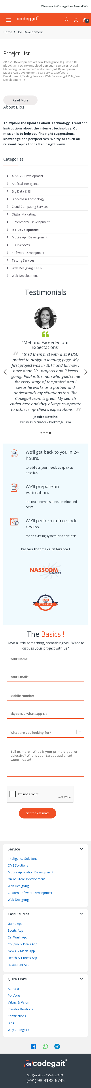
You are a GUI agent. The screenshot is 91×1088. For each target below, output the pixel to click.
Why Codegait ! (18, 1030)
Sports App (15, 930)
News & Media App (21, 951)
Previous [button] (5, 372)
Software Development (28, 253)
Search (66, 19)
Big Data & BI (68, 62)
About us (14, 989)
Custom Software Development (30, 893)
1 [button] (41, 433)
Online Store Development (26, 879)
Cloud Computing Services (51, 65)
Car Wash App (17, 937)
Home (7, 32)
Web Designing (18, 886)
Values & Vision (18, 1002)
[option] (45, 366)
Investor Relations (20, 1009)
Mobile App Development (19, 73)
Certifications (17, 1016)
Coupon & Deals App (22, 944)
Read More (20, 100)
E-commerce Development (35, 69)
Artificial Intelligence (46, 62)
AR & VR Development (17, 62)
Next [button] (86, 372)
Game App (15, 923)
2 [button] (44, 433)
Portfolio (14, 995)
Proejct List (16, 53)
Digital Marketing (24, 214)
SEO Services (46, 73)
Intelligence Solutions (22, 858)
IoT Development (64, 69)
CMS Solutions (18, 865)
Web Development (25, 275)
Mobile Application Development (30, 872)
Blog (11, 1023)
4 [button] (50, 433)
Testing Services (33, 76)
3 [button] (47, 433)
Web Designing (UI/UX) (59, 76)
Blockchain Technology (18, 65)
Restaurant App (18, 965)
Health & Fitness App (22, 958)
